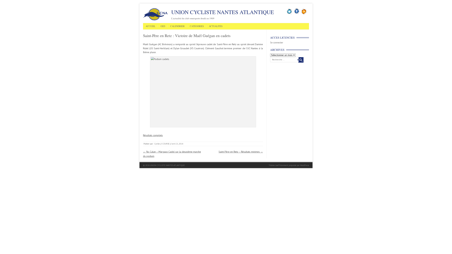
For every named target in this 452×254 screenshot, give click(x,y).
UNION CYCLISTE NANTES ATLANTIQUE (222, 12)
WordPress (304, 165)
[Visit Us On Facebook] (296, 14)
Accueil (150, 26)
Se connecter (276, 42)
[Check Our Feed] (304, 14)
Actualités (215, 26)
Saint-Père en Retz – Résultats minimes (241, 151)
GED (162, 26)
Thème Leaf (274, 165)
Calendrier (177, 26)
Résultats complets (153, 135)
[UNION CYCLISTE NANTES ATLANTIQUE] (155, 20)
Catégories (197, 26)
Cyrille (157, 144)
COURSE (166, 144)
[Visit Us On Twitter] (289, 14)
